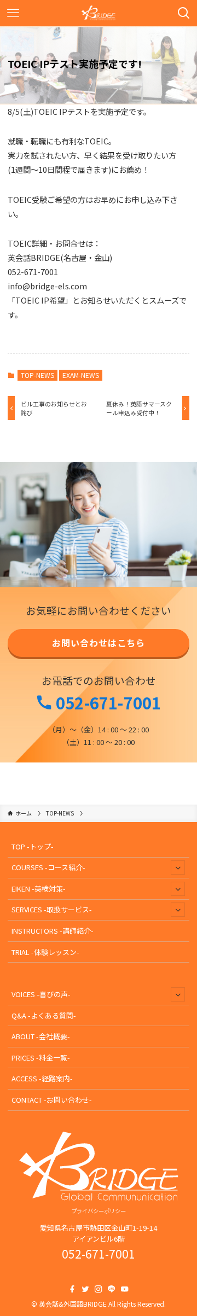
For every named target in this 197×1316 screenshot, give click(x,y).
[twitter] (85, 1289)
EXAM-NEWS (80, 375)
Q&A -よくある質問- (43, 1015)
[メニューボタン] (13, 13)
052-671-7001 (106, 702)
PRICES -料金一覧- (40, 1057)
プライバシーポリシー (98, 1211)
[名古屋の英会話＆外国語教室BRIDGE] (99, 13)
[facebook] (72, 1289)
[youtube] (125, 1289)
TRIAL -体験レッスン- (45, 952)
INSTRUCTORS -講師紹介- (52, 930)
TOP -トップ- (32, 846)
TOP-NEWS (37, 375)
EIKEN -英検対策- (38, 888)
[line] (112, 1289)
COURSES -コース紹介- (48, 867)
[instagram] (98, 1289)
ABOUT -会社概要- (40, 1036)
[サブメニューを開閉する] (178, 867)
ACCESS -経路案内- (42, 1078)
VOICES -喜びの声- (41, 994)
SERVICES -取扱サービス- (51, 909)
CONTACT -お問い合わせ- (51, 1099)
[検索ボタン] (184, 13)
